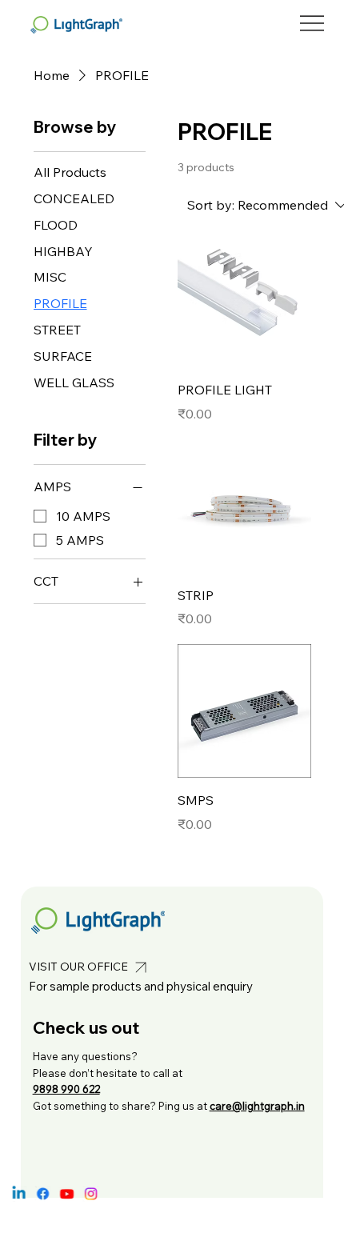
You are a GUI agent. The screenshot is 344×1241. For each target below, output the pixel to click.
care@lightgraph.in (257, 1105)
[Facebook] (42, 1194)
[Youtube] (66, 1194)
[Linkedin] (18, 1194)
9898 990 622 (66, 1089)
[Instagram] (90, 1194)
